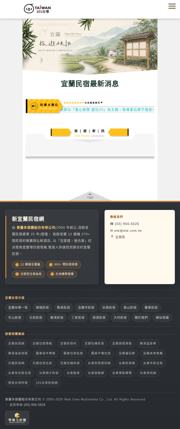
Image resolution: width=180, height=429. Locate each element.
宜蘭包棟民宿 (94, 343)
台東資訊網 (148, 373)
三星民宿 (78, 317)
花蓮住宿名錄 (42, 363)
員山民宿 (130, 307)
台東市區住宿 (153, 363)
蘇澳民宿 (57, 317)
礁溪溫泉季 (148, 343)
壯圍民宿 (109, 307)
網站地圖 (162, 317)
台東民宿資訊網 (99, 363)
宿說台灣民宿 (18, 383)
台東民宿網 (127, 363)
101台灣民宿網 (47, 383)
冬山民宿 (14, 317)
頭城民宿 (42, 307)
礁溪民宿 (63, 307)
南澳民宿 (99, 317)
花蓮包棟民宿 (70, 363)
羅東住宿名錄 (73, 353)
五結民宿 (35, 317)
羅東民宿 (151, 307)
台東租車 (73, 373)
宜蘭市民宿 (86, 307)
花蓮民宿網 (16, 363)
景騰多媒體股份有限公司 (23, 399)
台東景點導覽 (122, 373)
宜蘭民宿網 (16, 343)
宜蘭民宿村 (68, 343)
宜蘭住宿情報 (42, 343)
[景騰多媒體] (17, 418)
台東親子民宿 (49, 373)
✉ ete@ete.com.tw (126, 230)
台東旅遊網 (96, 373)
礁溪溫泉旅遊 (18, 353)
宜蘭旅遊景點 (122, 343)
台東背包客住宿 (19, 373)
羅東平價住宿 (101, 353)
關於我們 (141, 317)
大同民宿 (120, 317)
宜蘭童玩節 (127, 353)
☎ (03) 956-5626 (124, 224)
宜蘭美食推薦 (153, 353)
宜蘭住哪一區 (18, 307)
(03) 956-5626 (34, 405)
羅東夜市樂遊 (46, 353)
